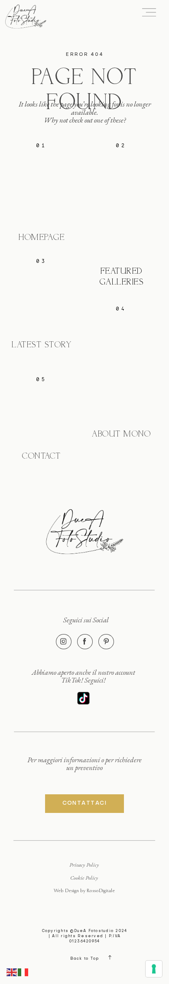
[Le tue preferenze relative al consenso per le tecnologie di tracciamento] (154, 969)
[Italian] (23, 972)
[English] (12, 972)
